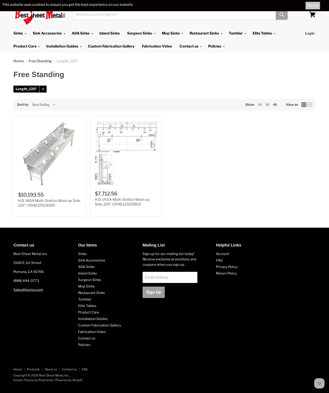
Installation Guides (62, 46)
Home (18, 61)
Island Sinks (109, 33)
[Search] (282, 14)
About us (51, 369)
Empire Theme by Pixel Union (33, 380)
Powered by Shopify (69, 380)
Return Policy (226, 273)
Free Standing (40, 61)
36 (267, 104)
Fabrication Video (157, 46)
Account (222, 254)
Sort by (22, 105)
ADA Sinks (81, 33)
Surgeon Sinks (140, 33)
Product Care (25, 46)
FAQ (219, 260)
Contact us (189, 46)
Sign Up (153, 292)
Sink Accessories (47, 33)
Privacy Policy (227, 267)
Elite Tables (263, 33)
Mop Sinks (171, 33)
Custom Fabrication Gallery (111, 46)
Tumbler (236, 33)
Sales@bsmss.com (28, 290)
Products (33, 369)
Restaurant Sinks (205, 33)
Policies (215, 46)
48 (275, 104)
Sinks (18, 33)
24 (260, 104)
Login (309, 33)
